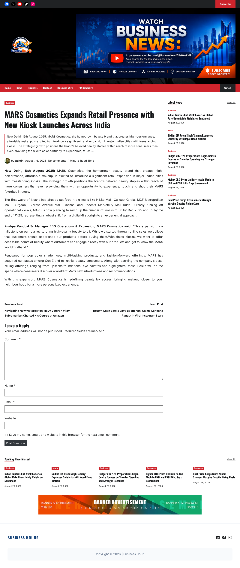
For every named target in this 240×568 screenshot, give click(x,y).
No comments (57, 160)
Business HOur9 (23, 537)
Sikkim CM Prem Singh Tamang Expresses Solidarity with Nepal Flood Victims (190, 137)
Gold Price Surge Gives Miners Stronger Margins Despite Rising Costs (189, 201)
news (170, 131)
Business (10, 103)
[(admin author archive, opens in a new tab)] (7, 162)
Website (10, 418)
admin (19, 160)
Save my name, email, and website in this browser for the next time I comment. (64, 434)
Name (9, 385)
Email (9, 402)
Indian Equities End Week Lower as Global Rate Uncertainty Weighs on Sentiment (190, 116)
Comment (12, 339)
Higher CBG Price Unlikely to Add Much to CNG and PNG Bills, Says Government (191, 181)
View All (231, 102)
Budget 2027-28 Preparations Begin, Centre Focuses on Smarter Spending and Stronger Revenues (192, 159)
